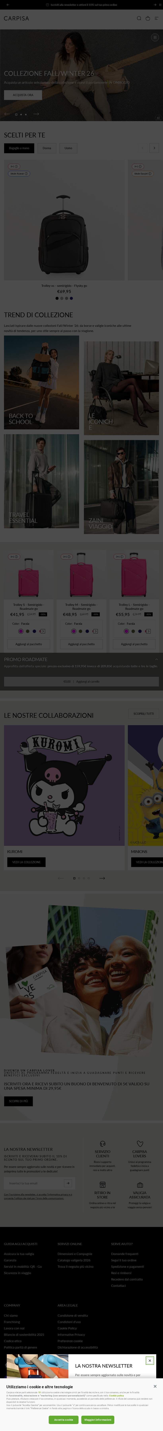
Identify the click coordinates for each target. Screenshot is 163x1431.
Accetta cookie (63, 1419)
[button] (155, 1386)
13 (39, 1392)
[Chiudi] (150, 1360)
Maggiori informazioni (97, 1419)
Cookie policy (116, 1395)
